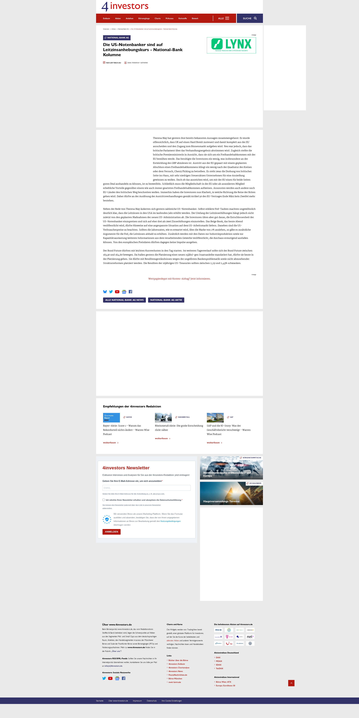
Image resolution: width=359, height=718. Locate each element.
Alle (221, 18)
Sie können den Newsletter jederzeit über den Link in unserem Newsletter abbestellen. (132, 506)
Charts (158, 18)
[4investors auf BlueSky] (105, 291)
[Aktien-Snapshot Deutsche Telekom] (229, 636)
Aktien (118, 18)
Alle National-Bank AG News (124, 300)
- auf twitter (143, 63)
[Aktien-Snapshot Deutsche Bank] (218, 636)
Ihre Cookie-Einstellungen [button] (172, 700)
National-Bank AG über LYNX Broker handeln (231, 50)
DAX (218, 657)
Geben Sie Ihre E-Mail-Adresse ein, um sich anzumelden (132, 481)
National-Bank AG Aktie (166, 300)
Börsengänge (144, 18)
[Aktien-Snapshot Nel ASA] (250, 636)
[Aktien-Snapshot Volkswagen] (250, 643)
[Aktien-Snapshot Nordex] (218, 643)
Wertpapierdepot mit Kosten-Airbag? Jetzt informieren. (179, 279)
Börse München (175, 678)
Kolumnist (135, 63)
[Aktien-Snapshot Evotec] (239, 636)
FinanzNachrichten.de (178, 674)
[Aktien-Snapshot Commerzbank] (250, 630)
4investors (106, 29)
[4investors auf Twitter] (111, 291)
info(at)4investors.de (113, 665)
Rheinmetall (184, 417)
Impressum (137, 700)
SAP (231, 417)
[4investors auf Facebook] (130, 291)
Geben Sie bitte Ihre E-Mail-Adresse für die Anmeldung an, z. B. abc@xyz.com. (134, 494)
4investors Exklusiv (177, 663)
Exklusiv (106, 18)
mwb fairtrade (175, 682)
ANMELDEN (111, 532)
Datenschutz (152, 700)
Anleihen (129, 18)
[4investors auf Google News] (124, 291)
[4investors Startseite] (125, 6)
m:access (169, 18)
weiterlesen (109, 442)
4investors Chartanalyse (179, 667)
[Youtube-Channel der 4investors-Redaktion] (117, 291)
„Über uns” (116, 651)
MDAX (219, 661)
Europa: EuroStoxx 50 (225, 685)
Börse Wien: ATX (223, 681)
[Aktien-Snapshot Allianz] (218, 630)
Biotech (195, 18)
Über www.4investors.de (118, 700)
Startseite (99, 700)
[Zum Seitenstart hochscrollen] (291, 683)
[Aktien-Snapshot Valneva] (239, 643)
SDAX (218, 664)
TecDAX (219, 668)
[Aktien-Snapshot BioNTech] (239, 630)
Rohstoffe (183, 18)
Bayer (129, 417)
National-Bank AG (123, 29)
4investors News (176, 671)
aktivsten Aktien (173, 640)
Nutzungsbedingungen (171, 521)
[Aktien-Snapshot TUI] (229, 643)
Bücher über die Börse (178, 660)
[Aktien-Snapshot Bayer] (229, 630)
